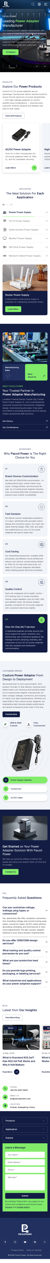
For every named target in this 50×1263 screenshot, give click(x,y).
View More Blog (12, 1017)
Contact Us (10, 872)
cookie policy (23, 1207)
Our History (8, 421)
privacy (8, 1207)
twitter (44, 1242)
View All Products (13, 116)
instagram (15, 1242)
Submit (25, 1196)
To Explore (10, 52)
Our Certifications (11, 427)
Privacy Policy (17, 1250)
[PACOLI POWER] (6, 4)
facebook (5, 1242)
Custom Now (11, 714)
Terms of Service (33, 1250)
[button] (37, 66)
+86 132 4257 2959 (19, 1090)
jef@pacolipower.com (20, 1098)
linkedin (35, 1242)
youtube (25, 1242)
